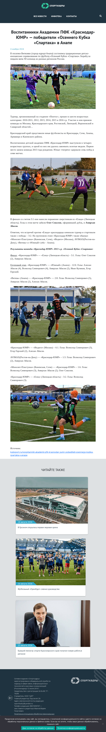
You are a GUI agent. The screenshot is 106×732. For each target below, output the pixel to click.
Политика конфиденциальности (71, 728)
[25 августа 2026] (53, 623)
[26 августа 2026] (51, 561)
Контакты (71, 16)
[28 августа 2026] (52, 500)
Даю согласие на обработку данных (38, 728)
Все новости (40, 16)
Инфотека (56, 16)
